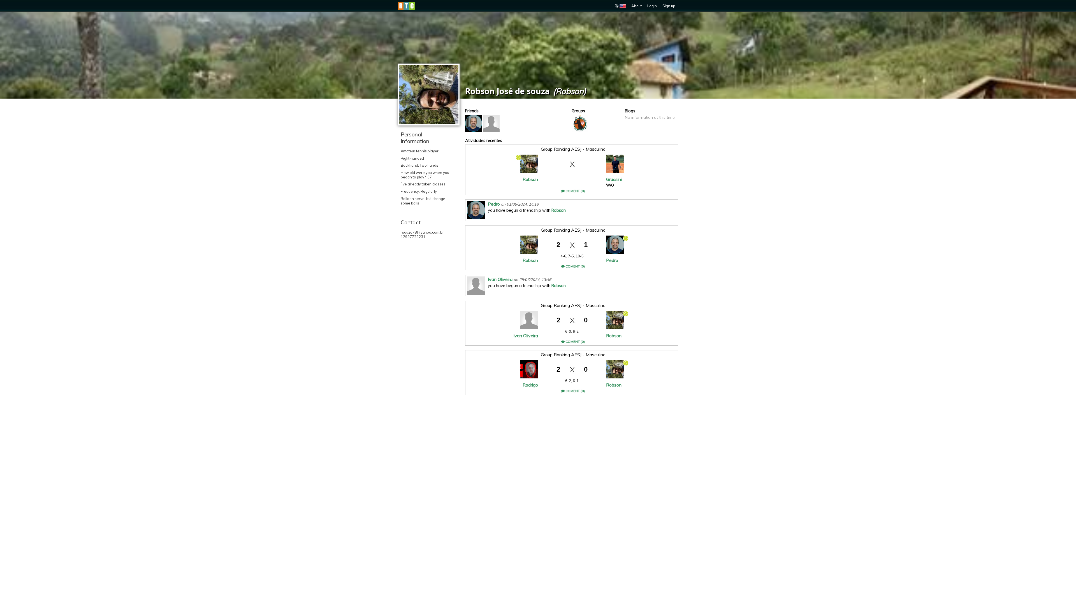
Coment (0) (575, 191)
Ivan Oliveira (500, 279)
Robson (530, 179)
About (636, 6)
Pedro (494, 204)
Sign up (668, 6)
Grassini (614, 179)
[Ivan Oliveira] (491, 123)
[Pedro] (473, 123)
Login (652, 6)
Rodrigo (530, 385)
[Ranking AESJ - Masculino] (580, 123)
